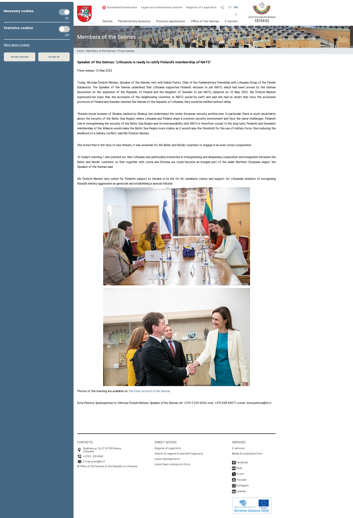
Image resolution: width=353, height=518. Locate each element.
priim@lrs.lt (98, 461)
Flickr (239, 468)
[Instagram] (234, 485)
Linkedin (241, 491)
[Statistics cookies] (64, 29)
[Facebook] (234, 462)
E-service (231, 21)
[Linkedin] (234, 491)
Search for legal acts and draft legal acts (179, 453)
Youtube (241, 479)
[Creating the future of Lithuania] (252, 512)
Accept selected (19, 56)
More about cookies (17, 45)
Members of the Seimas (101, 50)
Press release (126, 50)
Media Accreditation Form (247, 453)
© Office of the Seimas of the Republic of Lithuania (107, 466)
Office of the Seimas (205, 21)
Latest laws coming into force (172, 464)
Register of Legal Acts (201, 7)
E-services (238, 448)
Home (80, 50)
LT (230, 7)
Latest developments (167, 458)
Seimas (107, 21)
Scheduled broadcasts (122, 7)
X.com (240, 473)
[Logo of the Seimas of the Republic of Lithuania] (262, 12)
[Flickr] (234, 468)
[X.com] (234, 473)
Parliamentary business (134, 21)
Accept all (54, 56)
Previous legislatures (170, 21)
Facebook (242, 462)
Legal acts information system (161, 7)
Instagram (242, 485)
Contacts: (85, 442)
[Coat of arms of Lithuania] (84, 14)
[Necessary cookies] (64, 12)
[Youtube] (234, 479)
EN (236, 7)
